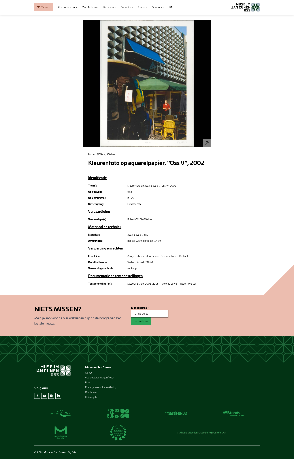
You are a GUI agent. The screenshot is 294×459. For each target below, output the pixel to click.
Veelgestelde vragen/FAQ (99, 377)
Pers (87, 382)
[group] (147, 83)
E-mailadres (140, 308)
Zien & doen (89, 7)
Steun (141, 7)
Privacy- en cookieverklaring (100, 387)
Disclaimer (91, 392)
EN (171, 7)
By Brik (72, 452)
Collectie (126, 7)
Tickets (45, 7)
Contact (89, 372)
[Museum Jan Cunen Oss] (245, 7)
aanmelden (141, 321)
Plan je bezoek (66, 7)
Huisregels (91, 397)
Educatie (108, 7)
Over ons (157, 7)
